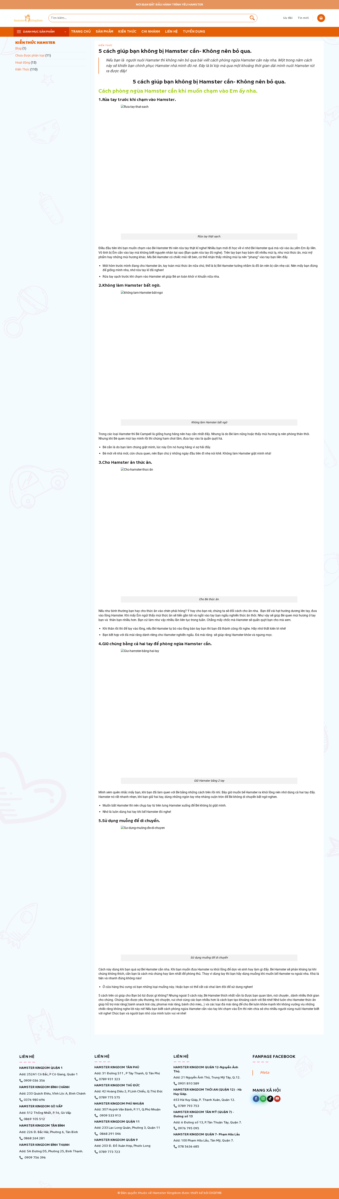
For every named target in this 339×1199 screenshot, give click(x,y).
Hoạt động (22, 62)
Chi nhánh (150, 31)
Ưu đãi (288, 18)
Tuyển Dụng (194, 31)
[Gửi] (252, 18)
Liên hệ (171, 31)
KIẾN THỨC (127, 31)
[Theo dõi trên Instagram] (263, 1099)
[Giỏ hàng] (321, 18)
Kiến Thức (22, 69)
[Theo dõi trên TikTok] (270, 1099)
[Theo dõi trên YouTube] (277, 1099)
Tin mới (303, 18)
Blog (18, 48)
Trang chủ (81, 31)
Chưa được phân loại (30, 55)
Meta (264, 1073)
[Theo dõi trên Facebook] (256, 1099)
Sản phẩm (104, 31)
